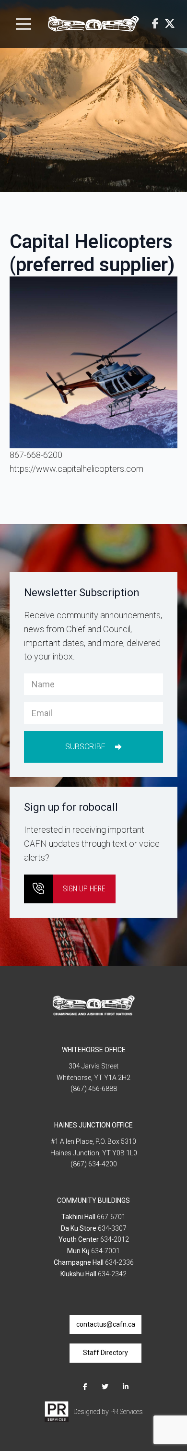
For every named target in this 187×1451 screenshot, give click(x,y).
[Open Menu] (23, 24)
